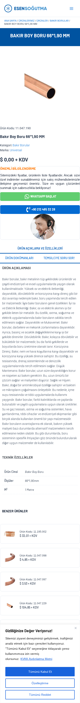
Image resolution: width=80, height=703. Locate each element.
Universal (16, 150)
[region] (40, 663)
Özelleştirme (40, 683)
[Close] (75, 627)
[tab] (40, 249)
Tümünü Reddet (40, 694)
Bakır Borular (21, 145)
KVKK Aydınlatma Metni (36, 659)
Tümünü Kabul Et (40, 671)
